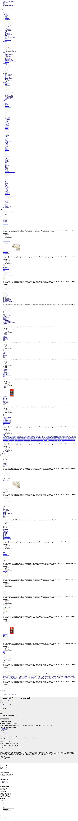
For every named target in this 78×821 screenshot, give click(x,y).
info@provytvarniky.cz (4, 728)
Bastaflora (6, 112)
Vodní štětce (7, 62)
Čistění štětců (7, 55)
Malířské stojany (7, 33)
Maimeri (6, 164)
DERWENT (7, 129)
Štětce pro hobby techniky (9, 60)
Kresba (4, 20)
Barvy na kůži (7, 94)
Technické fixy (7, 24)
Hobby (4, 91)
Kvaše (6, 31)
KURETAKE (7, 159)
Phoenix (6, 180)
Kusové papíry (7, 44)
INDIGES (6, 145)
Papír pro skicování (8, 48)
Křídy (6, 84)
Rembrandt (6, 186)
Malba (4, 27)
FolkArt (6, 136)
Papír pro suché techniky (9, 49)
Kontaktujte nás (3, 803)
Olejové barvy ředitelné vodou (10, 37)
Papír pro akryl (7, 45)
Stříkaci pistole (7, 19)
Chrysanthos (7, 118)
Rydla (6, 70)
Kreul (6, 158)
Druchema (48, 437)
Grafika (4, 67)
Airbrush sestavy (7, 15)
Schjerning (6, 190)
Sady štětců (6, 57)
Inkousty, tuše (5, 479)
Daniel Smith (7, 127)
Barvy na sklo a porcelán (9, 95)
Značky (4, 100)
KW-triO (6, 160)
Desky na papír (5, 293)
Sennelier (6, 191)
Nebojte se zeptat (3, 768)
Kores (6, 157)
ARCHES (32, 436)
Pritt (5, 184)
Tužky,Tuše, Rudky (8, 88)
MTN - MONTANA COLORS (10, 172)
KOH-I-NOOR (7, 156)
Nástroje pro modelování (9, 80)
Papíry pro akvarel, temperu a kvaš (10, 51)
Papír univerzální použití (9, 50)
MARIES (6, 168)
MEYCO (6, 169)
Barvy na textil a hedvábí (9, 96)
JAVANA (6, 149)
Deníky (4, 292)
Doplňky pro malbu (8, 30)
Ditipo (45, 437)
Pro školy (4, 82)
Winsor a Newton (8, 206)
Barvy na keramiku (8, 75)
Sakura (6, 188)
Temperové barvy (8, 40)
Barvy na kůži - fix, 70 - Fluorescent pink (9, 694)
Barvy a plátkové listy (8, 74)
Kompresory (7, 17)
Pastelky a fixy (5, 399)
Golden (6, 140)
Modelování (5, 73)
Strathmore (6, 200)
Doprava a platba (5, 2)
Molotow (6, 170)
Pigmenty (6, 38)
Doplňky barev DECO (8, 98)
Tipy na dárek (5, 13)
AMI (5, 105)
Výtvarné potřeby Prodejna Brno (8, 1)
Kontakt (4, 4)
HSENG (6, 144)
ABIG (6, 103)
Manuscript (6, 167)
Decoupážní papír (8, 42)
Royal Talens (7, 187)
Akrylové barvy (7, 28)
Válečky (6, 72)
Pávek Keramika (7, 178)
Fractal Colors (7, 137)
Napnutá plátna (5, 338)
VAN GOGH (7, 205)
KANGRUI (60, 438)
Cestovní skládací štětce (9, 54)
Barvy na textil (7, 83)
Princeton (6, 183)
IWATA (6, 148)
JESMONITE (7, 150)
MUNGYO (7, 173)
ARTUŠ (6, 111)
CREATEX (7, 124)
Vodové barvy (7, 89)
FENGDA (6, 134)
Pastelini (6, 177)
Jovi (57, 438)
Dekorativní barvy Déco (9, 97)
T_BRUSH (7, 202)
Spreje (6, 39)
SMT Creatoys (7, 194)
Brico (6, 113)
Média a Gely (7, 35)
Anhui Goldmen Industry (26, 436)
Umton (6, 204)
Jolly (5, 151)
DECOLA (6, 128)
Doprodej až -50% (6, 207)
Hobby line (6, 143)
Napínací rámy (5, 337)
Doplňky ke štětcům (8, 56)
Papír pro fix (7, 46)
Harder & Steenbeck (8, 141)
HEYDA (6, 142)
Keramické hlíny (7, 77)
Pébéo (6, 179)
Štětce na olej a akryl (8, 59)
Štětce (4, 52)
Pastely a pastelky (8, 22)
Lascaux (6, 162)
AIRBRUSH (5, 14)
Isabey (6, 147)
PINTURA (6, 182)
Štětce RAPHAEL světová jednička (11, 61)
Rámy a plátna (5, 63)
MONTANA (7, 171)
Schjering (6, 189)
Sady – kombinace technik (9, 23)
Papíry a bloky (5, 41)
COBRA (6, 121)
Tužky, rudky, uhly (8, 25)
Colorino (6, 122)
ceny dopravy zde (9, 775)
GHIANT (6, 139)
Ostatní (4, 90)
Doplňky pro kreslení (6, 241)
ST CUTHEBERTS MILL (13, 441)
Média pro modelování (8, 78)
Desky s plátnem (7, 64)
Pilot (5, 181)
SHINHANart (7, 192)
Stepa (6, 198)
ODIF (6, 176)
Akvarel (6, 53)
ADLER (6, 104)
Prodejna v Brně (3, 453)
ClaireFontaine (7, 119)
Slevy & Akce (5, 12)
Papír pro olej (7, 47)
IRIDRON (6, 146)
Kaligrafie (6, 69)
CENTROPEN (7, 117)
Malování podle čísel (8, 34)
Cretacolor (6, 126)
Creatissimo (7, 125)
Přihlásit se (6, 214)
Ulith (5, 203)
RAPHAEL (7, 185)
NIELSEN (6, 440)
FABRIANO (7, 133)
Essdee (6, 132)
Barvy (6, 16)
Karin (6, 154)
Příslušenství (7, 18)
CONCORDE (7, 123)
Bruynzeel (6, 115)
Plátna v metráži (7, 66)
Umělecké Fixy (7, 26)
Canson (6, 116)
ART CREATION (37, 436)
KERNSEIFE (7, 155)
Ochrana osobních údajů (7, 810)
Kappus (6, 153)
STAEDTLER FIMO (22, 441)
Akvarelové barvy (8, 29)
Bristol (6, 114)
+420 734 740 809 (4, 729)
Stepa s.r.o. (6, 199)
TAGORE (6, 201)
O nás (4, 3)
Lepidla (6, 99)
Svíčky (6, 81)
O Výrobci (4, 733)
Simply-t (6, 193)
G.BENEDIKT (7, 138)
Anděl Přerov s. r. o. (8, 107)
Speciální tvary (7, 58)
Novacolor (6, 175)
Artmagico (6, 110)
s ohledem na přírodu (4, 782)
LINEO (6, 163)
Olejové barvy (7, 36)
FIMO (6, 76)
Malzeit (6, 166)
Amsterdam (7, 106)
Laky (5, 32)
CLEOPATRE (7, 120)
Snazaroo (6, 195)
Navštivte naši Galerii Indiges (8, 5)
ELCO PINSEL (52, 437)
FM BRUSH (7, 135)
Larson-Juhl (7, 161)
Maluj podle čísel (7, 165)
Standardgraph (7, 197)
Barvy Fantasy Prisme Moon (9, 92)
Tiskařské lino (7, 71)
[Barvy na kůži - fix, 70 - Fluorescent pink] (7, 700)
